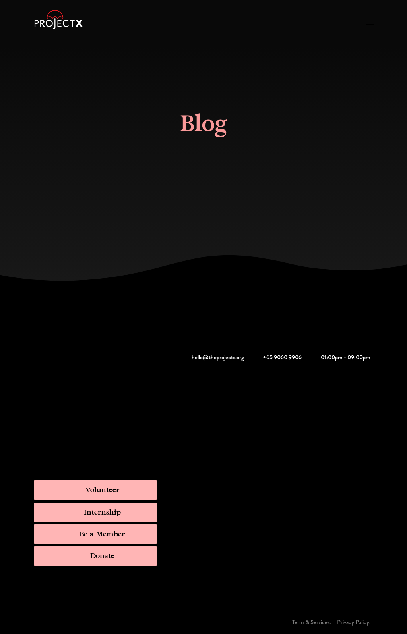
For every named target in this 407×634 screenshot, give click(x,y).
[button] (370, 20)
